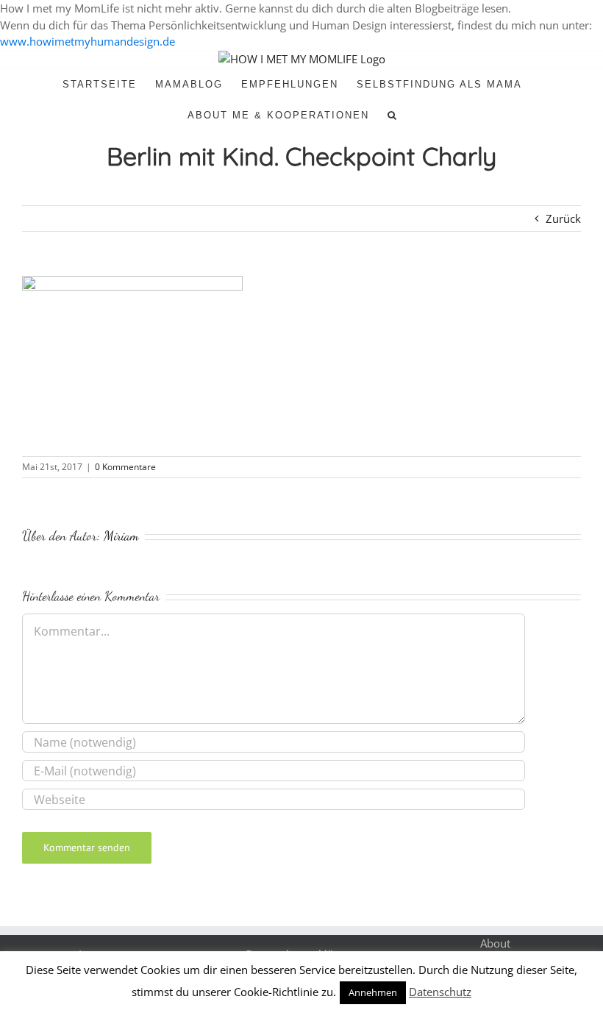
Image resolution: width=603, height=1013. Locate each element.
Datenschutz (440, 991)
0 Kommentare (125, 467)
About (495, 943)
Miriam (121, 535)
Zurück (563, 218)
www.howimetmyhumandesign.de (87, 41)
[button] (393, 114)
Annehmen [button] (373, 992)
